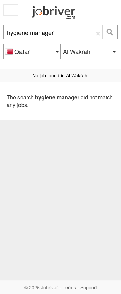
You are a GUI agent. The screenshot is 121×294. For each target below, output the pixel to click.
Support (88, 287)
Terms (69, 287)
